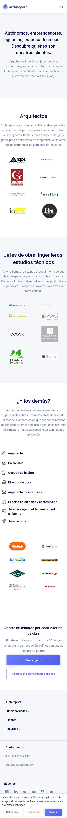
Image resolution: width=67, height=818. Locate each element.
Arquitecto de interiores (25, 492)
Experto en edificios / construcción (32, 502)
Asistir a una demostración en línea (33, 673)
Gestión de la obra (21, 473)
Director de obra (19, 482)
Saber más (12, 812)
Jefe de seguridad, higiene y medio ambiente (32, 511)
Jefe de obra (17, 521)
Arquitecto (15, 453)
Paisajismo (15, 463)
